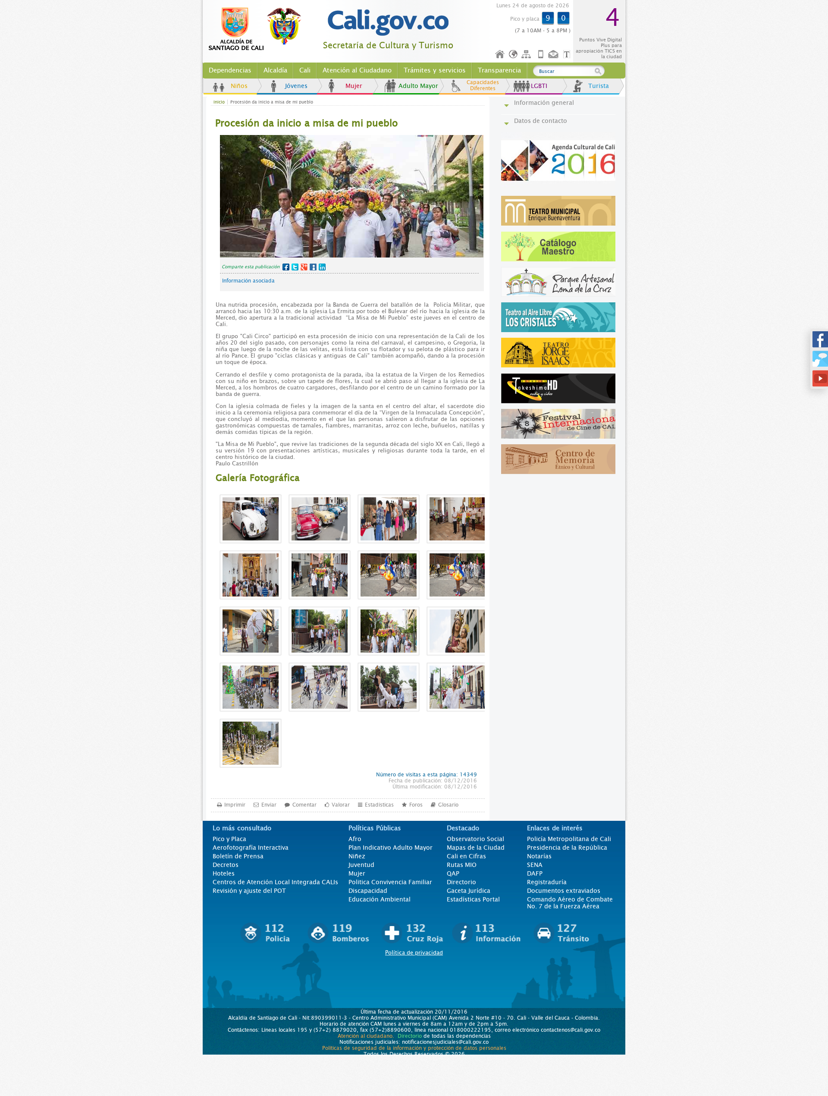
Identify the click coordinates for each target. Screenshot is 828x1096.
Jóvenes (296, 85)
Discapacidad (367, 890)
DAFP (535, 873)
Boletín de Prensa (238, 856)
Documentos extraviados (563, 890)
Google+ (304, 267)
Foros (416, 805)
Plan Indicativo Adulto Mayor (390, 847)
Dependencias (230, 70)
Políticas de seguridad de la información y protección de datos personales (414, 1048)
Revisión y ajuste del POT (249, 890)
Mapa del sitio (527, 54)
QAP (453, 873)
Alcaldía (275, 70)
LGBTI (539, 85)
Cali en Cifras (466, 856)
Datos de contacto (540, 120)
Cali (304, 70)
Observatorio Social (475, 838)
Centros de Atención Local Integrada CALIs (275, 882)
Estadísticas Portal (473, 899)
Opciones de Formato (568, 54)
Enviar (268, 805)
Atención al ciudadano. (366, 1036)
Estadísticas (379, 805)
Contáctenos (554, 54)
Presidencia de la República (567, 847)
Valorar (341, 805)
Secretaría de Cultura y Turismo (388, 45)
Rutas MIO (462, 864)
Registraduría (547, 882)
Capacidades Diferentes (483, 85)
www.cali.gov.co (258, 29)
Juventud (361, 864)
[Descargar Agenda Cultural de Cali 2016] (560, 188)
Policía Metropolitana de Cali (569, 838)
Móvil (540, 54)
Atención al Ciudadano (357, 70)
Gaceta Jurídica (468, 890)
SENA (535, 864)
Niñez (356, 856)
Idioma (514, 54)
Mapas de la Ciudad (476, 847)
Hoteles (224, 873)
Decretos (225, 864)
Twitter (295, 267)
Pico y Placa (229, 838)
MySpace (313, 267)
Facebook (285, 267)
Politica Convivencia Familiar (390, 882)
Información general (544, 102)
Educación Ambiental (379, 899)
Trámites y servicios (435, 70)
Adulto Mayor (418, 85)
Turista (598, 85)
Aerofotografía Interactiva (251, 847)
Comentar (304, 805)
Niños (239, 85)
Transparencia (499, 70)
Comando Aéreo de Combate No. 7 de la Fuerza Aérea (570, 903)
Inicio (500, 54)
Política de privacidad (414, 952)
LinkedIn (322, 267)
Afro (354, 838)
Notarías (539, 856)
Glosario (448, 805)
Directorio (461, 882)
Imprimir (234, 805)
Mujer (353, 85)
